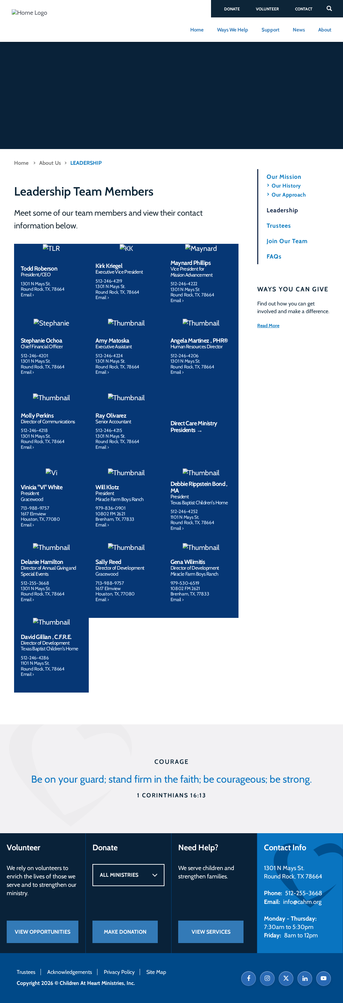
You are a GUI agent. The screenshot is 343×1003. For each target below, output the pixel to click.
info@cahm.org (302, 902)
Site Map (156, 972)
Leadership (86, 163)
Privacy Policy (119, 972)
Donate (232, 8)
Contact (304, 8)
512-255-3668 (303, 893)
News (299, 30)
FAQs (274, 256)
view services (211, 932)
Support (270, 30)
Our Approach (289, 195)
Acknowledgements (69, 972)
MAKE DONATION (125, 932)
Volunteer (267, 8)
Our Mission (284, 177)
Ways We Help (232, 30)
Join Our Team (287, 241)
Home (197, 30)
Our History (286, 186)
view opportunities (42, 932)
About (324, 30)
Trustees (279, 225)
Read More (268, 326)
